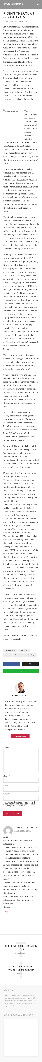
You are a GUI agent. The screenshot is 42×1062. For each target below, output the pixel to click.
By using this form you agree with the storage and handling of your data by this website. (20, 804)
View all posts (20, 736)
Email (6, 785)
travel (17, 655)
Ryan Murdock (13, 4)
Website (6, 794)
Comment (7, 747)
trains (8, 655)
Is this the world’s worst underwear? (21, 968)
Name (6, 776)
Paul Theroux (10, 650)
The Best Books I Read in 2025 (21, 948)
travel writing (29, 655)
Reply (5, 912)
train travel (24, 650)
